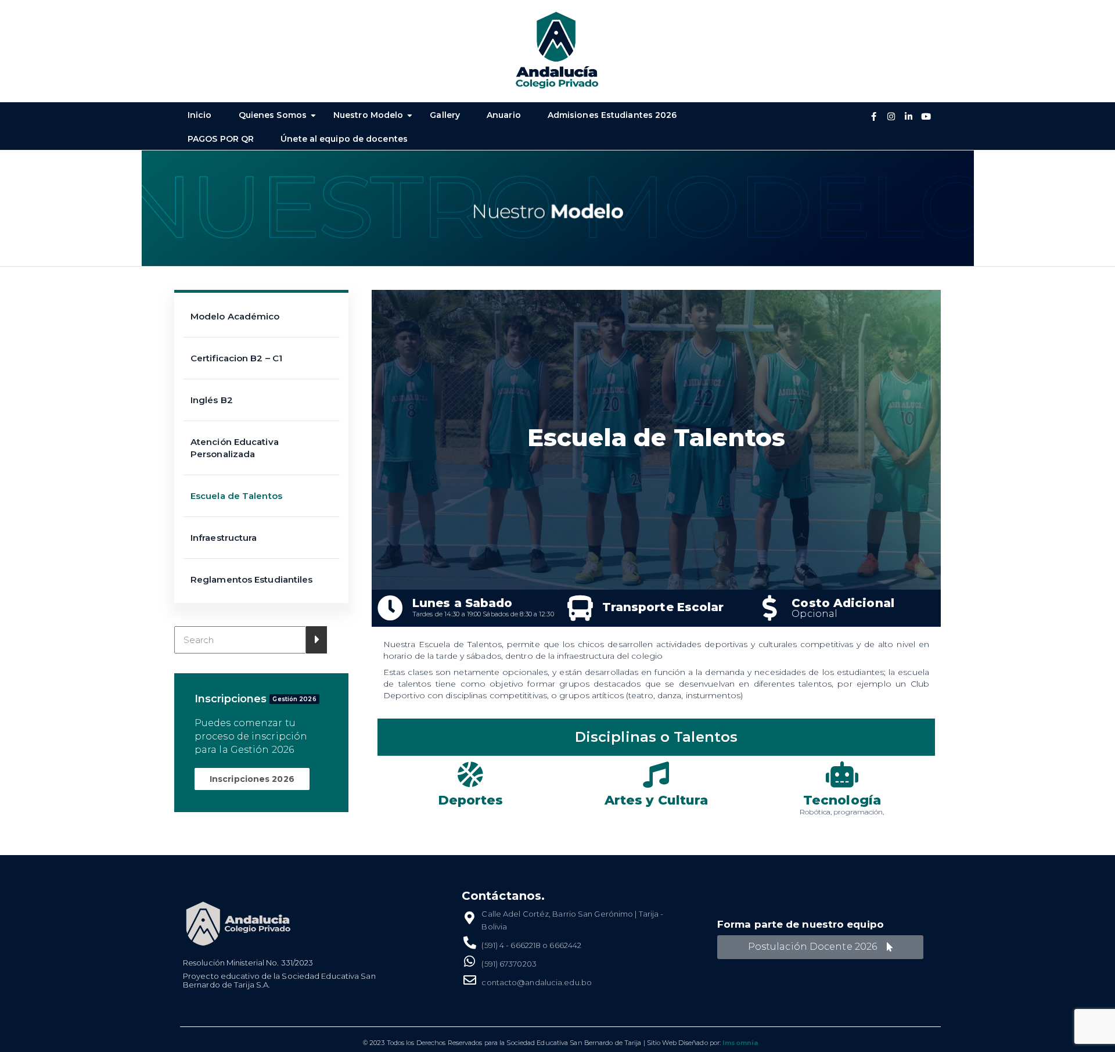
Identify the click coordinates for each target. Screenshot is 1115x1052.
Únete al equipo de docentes (344, 139)
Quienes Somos (273, 115)
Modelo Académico (235, 316)
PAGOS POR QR (221, 139)
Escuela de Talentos (236, 495)
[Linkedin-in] (909, 116)
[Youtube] (926, 116)
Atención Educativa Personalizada (234, 447)
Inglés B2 (211, 399)
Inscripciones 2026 (252, 779)
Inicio (200, 115)
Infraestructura (223, 537)
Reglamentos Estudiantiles (251, 579)
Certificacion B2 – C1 (236, 358)
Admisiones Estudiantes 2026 (612, 115)
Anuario (504, 115)
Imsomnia (740, 1043)
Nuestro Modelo (368, 115)
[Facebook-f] (874, 116)
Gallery (445, 115)
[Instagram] (891, 116)
